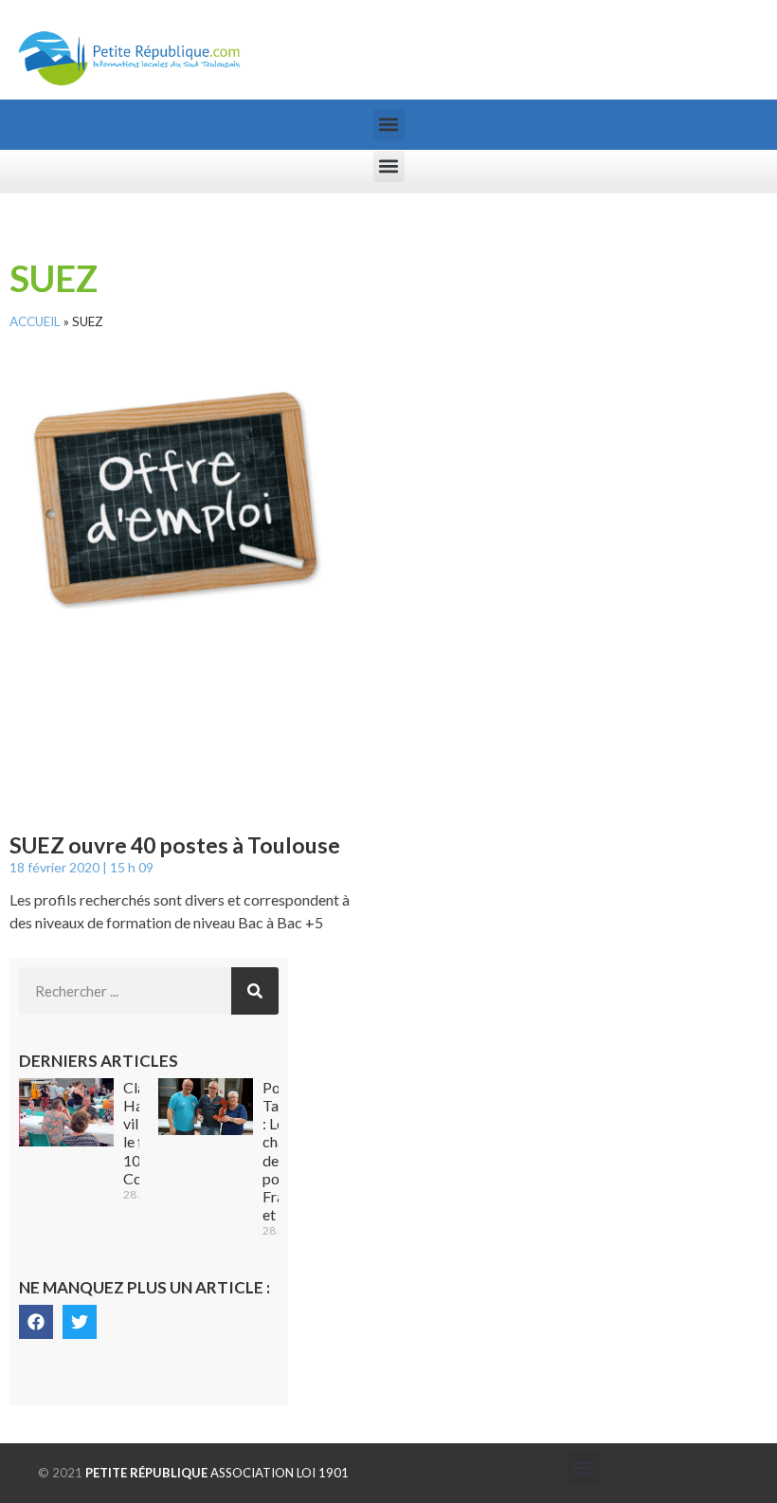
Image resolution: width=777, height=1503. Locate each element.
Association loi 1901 (217, 1472)
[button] (389, 124)
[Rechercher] (255, 991)
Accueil (35, 321)
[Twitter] (80, 1322)
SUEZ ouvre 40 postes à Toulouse (174, 845)
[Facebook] (36, 1322)
